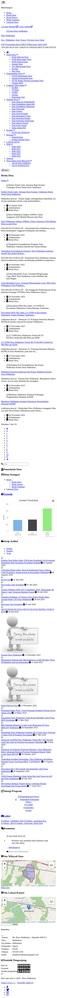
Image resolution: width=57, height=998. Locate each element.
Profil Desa (11, 55)
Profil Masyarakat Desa (21, 59)
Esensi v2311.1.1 (8, 983)
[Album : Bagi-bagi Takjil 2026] (29, 823)
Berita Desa (11, 15)
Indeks (4, 180)
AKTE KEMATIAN (20, 165)
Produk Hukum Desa (20, 139)
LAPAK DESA (13, 142)
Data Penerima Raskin (21, 118)
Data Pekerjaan (18, 109)
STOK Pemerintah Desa (22, 76)
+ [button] (5, 863)
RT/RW (15, 88)
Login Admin (24, 27)
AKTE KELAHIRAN (21, 163)
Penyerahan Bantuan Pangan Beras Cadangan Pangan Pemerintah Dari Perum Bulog (23, 784)
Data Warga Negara (20, 123)
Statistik (8, 494)
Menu (6, 170)
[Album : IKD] (8, 823)
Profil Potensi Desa (20, 62)
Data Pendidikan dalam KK (23, 104)
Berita (8, 13)
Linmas (15, 95)
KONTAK (6, 580)
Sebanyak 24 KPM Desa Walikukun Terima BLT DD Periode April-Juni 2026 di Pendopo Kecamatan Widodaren (27, 741)
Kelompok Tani (18, 97)
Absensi (9, 158)
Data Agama (17, 111)
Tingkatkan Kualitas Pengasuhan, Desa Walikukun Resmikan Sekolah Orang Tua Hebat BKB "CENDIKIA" (26, 760)
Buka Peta (6, 924)
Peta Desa (16, 71)
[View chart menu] (53, 501)
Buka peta (5, 888)
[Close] (2, 935)
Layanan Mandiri (8, 27)
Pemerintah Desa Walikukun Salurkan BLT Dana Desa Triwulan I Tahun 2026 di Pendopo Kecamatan (28, 733)
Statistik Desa (12, 99)
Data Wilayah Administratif (23, 102)
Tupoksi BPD (17, 83)
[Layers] (51, 865)
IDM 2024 (16, 156)
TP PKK (15, 90)
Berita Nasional (12, 20)
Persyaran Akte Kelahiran (12, 604)
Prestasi (15, 69)
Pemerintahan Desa (14, 73)
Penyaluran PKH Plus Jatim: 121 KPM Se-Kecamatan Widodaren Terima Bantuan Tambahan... (24, 314)
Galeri (7, 816)
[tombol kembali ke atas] (2, 974)
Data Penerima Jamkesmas (23, 121)
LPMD (15, 92)
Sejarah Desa (17, 64)
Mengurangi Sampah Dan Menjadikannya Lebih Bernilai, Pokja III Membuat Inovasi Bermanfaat (28, 661)
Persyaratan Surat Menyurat (18, 161)
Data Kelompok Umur (21, 116)
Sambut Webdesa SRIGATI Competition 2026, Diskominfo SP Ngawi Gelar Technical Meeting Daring (27, 591)
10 (7, 455)
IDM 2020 (16, 147)
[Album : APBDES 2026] (12, 821)
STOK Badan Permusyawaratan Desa (27, 81)
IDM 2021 (16, 149)
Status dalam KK (19, 128)
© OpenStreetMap (42, 885)
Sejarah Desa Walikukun (11, 655)
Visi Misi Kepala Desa (21, 66)
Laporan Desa (12, 22)
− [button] (5, 867)
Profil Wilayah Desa (20, 57)
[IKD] (17, 44)
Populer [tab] (9, 551)
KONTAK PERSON (21, 132)
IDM (8, 144)
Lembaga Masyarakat (15, 85)
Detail (15, 924)
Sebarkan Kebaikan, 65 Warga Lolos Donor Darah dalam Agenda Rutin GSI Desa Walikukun (25, 598)
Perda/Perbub (17, 137)
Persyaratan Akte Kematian (12, 585)
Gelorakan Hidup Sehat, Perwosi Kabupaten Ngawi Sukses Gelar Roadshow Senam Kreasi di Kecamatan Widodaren (26, 571)
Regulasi (10, 135)
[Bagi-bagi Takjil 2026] (31, 44)
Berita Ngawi (12, 17)
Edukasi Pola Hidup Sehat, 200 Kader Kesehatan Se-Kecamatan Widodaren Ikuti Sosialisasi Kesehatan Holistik (28, 561)
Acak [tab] (8, 553)
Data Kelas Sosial (19, 125)
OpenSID (52, 885)
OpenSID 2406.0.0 (25, 983)
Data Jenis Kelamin (20, 114)
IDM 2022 (16, 151)
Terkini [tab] (9, 548)
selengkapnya (14, 844)
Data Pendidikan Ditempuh (23, 106)
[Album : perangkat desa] (35, 821)
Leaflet (33, 885)
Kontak (9, 130)
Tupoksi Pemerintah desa (22, 78)
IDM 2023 (16, 154)
